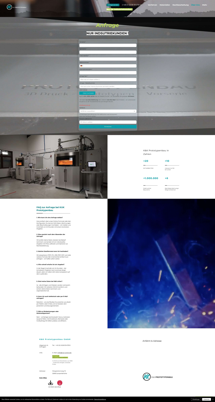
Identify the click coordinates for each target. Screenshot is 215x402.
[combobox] (108, 111)
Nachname (82, 49)
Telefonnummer (84, 62)
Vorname (82, 42)
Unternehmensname (85, 69)
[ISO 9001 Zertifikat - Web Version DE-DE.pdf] (51, 383)
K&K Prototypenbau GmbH (55, 339)
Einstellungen (196, 399)
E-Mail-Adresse (84, 55)
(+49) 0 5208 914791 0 (131, 5)
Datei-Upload (83, 90)
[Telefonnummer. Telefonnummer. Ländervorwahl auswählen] (82, 66)
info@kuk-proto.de (64, 353)
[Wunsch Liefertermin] (81, 122)
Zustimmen (207, 399)
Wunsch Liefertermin (85, 119)
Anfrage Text (83, 76)
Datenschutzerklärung (100, 399)
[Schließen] (213, 399)
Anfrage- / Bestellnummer (87, 83)
